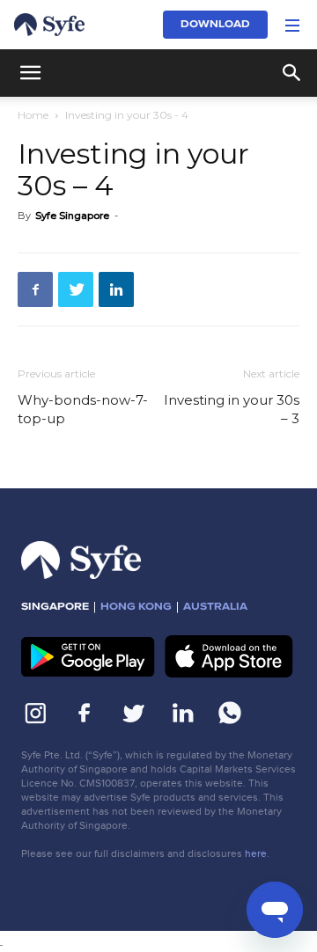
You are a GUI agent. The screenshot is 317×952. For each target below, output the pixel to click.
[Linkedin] (116, 289)
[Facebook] (35, 289)
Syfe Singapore (72, 215)
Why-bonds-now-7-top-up (83, 409)
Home (33, 114)
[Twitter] (75, 289)
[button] (292, 24)
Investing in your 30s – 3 (231, 409)
